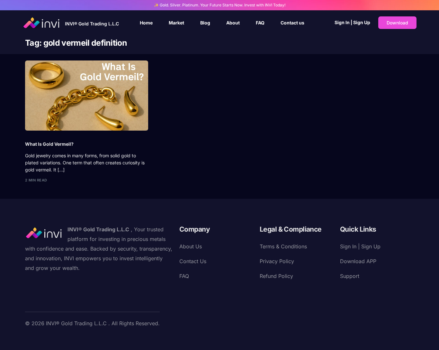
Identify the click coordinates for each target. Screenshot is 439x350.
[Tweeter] (40, 338)
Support (349, 276)
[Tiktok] (92, 338)
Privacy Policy (277, 261)
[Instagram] (61, 338)
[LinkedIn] (71, 338)
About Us (190, 246)
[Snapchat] (81, 338)
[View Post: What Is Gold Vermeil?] (86, 95)
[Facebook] (30, 338)
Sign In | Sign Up (352, 22)
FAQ (184, 276)
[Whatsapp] (102, 338)
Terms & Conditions (283, 246)
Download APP (358, 261)
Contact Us (192, 261)
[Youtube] (51, 338)
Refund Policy (276, 276)
